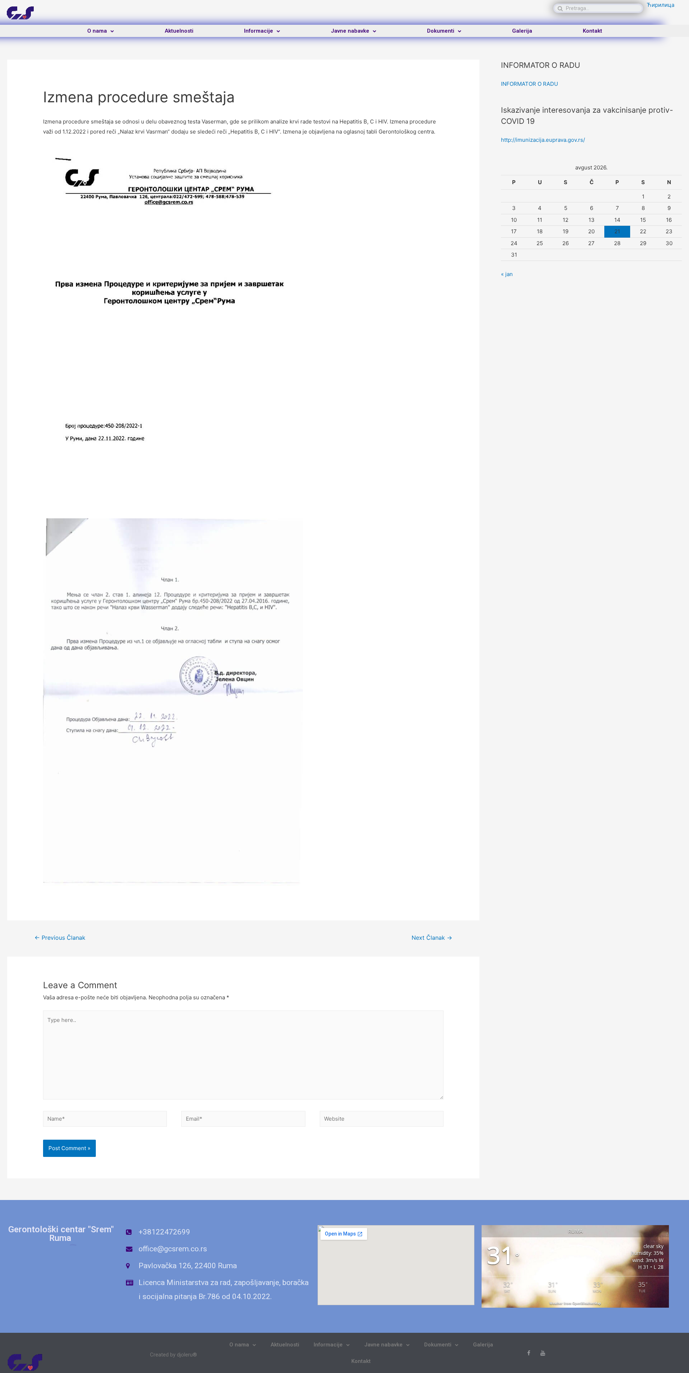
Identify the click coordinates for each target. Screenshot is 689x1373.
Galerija (522, 31)
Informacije (258, 31)
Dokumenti (440, 31)
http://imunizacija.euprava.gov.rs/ (543, 139)
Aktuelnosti (179, 31)
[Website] (382, 1120)
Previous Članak (59, 937)
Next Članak (432, 937)
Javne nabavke (350, 31)
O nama (97, 31)
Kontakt (592, 31)
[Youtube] (542, 1353)
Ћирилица (660, 4)
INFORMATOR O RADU (529, 83)
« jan (507, 274)
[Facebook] (528, 1353)
